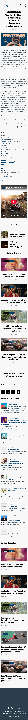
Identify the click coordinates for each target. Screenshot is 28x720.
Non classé (10, 447)
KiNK (2, 145)
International (11, 490)
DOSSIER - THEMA (17, 11)
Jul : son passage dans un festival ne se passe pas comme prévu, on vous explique (13, 422)
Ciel (2, 178)
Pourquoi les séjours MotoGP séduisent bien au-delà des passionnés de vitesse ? (13, 649)
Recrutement (22, 713)
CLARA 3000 (4, 156)
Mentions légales (7, 713)
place (7, 124)
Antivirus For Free (12, 506)
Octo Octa (3, 162)
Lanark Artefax (5, 141)
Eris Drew (11, 162)
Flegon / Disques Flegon (7, 176)
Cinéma (11, 261)
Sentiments (4, 180)
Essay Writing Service (13, 449)
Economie (10, 475)
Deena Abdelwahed (6, 143)
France (11, 313)
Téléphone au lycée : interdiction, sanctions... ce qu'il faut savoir (14, 328)
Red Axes (3, 160)
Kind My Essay (11, 532)
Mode (14, 459)
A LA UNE (9, 11)
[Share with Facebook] (17, 225)
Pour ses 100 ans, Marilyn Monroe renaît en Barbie (14, 275)
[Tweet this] (18, 225)
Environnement (22, 488)
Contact (15, 713)
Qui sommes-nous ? (7, 711)
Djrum (2, 164)
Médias (15, 404)
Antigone (3, 149)
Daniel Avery (4, 147)
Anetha (3, 154)
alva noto (3, 139)
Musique (15, 418)
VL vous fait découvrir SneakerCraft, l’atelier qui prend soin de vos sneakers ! (13, 463)
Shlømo (9, 149)
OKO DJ (3, 168)
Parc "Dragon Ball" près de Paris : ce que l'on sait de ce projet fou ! (14, 357)
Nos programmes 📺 (19, 711)
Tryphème (3, 137)
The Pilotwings (5, 158)
